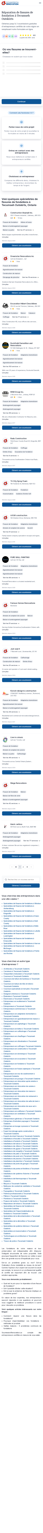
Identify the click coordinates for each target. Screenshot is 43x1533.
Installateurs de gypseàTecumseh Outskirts (20, 1149)
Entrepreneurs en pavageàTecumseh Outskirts (22, 1079)
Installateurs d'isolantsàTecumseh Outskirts (20, 1141)
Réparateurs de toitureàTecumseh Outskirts (21, 1204)
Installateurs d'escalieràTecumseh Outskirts (21, 1139)
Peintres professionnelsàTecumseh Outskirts (21, 1194)
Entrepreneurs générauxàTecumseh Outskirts (21, 1119)
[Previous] (12, 867)
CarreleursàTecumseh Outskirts (16, 971)
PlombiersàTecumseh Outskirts (16, 1199)
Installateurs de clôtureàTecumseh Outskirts (21, 1146)
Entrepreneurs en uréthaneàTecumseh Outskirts (22, 1111)
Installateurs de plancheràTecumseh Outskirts (21, 1161)
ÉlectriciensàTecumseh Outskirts (17, 999)
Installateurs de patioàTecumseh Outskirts (20, 1154)
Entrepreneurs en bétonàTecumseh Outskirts (21, 1029)
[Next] (31, 867)
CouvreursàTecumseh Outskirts (16, 976)
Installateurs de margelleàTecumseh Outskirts (21, 1151)
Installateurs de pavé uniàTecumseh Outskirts (21, 1156)
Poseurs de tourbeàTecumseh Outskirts (19, 1201)
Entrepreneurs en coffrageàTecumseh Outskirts (22, 1046)
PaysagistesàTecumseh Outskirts (17, 1191)
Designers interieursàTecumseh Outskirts (20, 994)
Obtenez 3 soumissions (21, 886)
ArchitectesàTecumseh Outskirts (16, 969)
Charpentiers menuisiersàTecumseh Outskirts (21, 974)
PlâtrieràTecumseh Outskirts (15, 1196)
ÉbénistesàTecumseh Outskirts (16, 996)
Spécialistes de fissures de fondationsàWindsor (22, 903)
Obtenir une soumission (21, 245)
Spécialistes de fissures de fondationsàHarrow (22, 943)
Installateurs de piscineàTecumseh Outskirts (21, 1159)
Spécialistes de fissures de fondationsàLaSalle (22, 931)
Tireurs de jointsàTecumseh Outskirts (18, 1241)
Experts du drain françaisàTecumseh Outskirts (22, 1136)
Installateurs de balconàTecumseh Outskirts (21, 1144)
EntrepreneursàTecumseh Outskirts (18, 1006)
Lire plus (5, 237)
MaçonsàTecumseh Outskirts (15, 1184)
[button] (40, 2)
